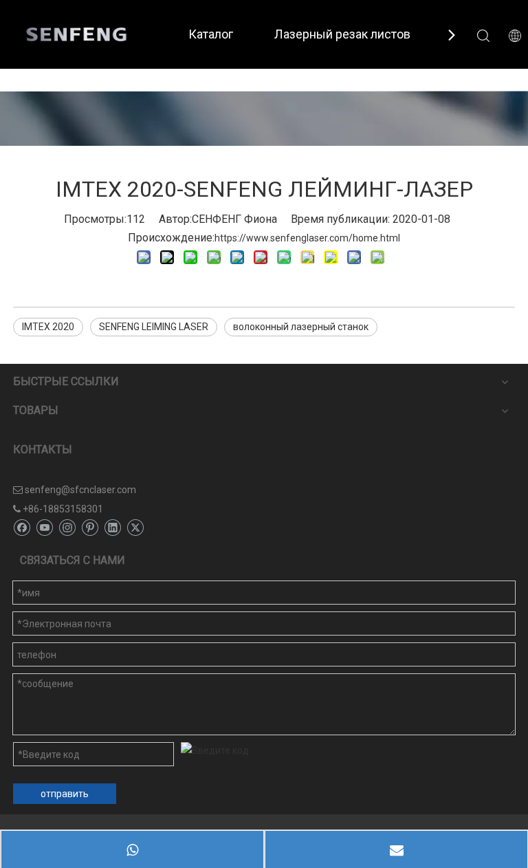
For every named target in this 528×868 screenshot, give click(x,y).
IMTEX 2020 (48, 326)
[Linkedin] (112, 527)
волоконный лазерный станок (300, 326)
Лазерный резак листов (342, 34)
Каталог (210, 34)
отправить (65, 793)
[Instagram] (67, 527)
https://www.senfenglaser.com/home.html (307, 237)
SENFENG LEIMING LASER (153, 326)
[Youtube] (44, 527)
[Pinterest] (89, 527)
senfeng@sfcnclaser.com (80, 489)
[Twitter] (135, 527)
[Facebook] (21, 527)
